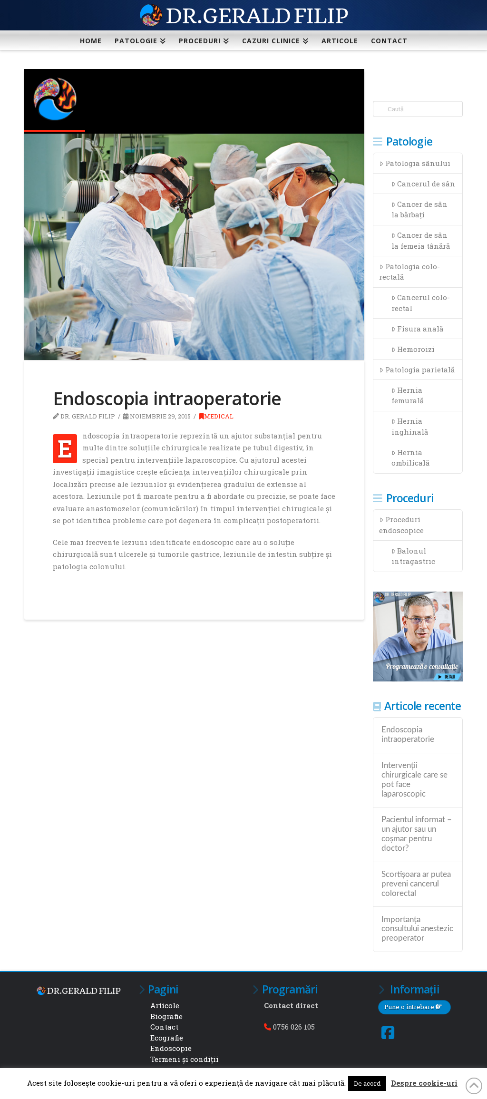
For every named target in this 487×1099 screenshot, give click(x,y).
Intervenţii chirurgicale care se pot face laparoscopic (414, 780)
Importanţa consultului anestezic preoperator (417, 929)
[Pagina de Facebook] (387, 1032)
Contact (164, 1026)
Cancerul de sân (426, 183)
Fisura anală (420, 328)
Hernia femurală (407, 395)
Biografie (166, 1016)
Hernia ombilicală (410, 457)
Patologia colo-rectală (409, 272)
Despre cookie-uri (424, 1083)
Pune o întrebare (410, 1006)
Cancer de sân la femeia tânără (420, 240)
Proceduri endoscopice (401, 525)
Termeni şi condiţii (184, 1059)
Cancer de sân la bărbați (419, 209)
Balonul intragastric (413, 556)
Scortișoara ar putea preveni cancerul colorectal (416, 884)
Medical (219, 416)
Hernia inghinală (409, 426)
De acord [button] (367, 1083)
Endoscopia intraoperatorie (407, 734)
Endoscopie (171, 1048)
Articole (164, 1005)
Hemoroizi (416, 349)
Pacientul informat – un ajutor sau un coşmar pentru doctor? (416, 834)
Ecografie (166, 1037)
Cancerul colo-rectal (420, 302)
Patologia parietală (420, 369)
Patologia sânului (417, 163)
